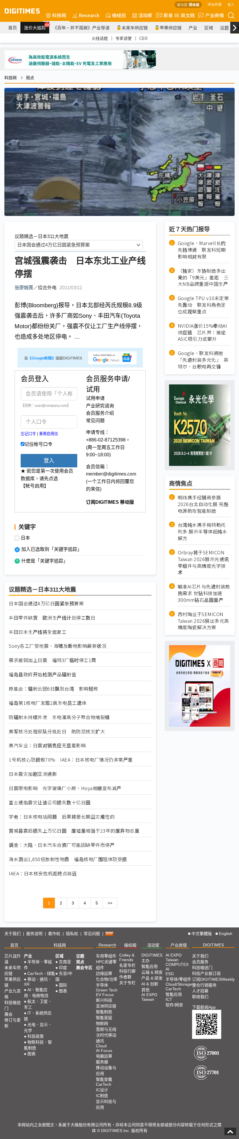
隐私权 (72, 933)
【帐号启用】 (35, 485)
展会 (8, 1014)
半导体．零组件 (38, 964)
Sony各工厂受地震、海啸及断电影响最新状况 (57, 646)
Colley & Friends (126, 957)
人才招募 (200, 991)
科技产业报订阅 (206, 973)
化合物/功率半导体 (106, 982)
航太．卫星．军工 (38, 1004)
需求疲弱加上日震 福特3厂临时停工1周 (52, 660)
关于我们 (12, 933)
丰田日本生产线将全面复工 (37, 632)
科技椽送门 (12, 1005)
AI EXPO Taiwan (149, 997)
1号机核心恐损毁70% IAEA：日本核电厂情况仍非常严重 (71, 759)
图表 (31, 1053)
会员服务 (200, 961)
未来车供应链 (135, 27)
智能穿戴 (104, 1079)
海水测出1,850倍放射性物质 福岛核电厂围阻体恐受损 (68, 859)
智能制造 (104, 1012)
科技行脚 (127, 971)
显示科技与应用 (106, 1104)
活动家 (145, 15)
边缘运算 (104, 973)
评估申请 (215, 4)
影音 (166, 15)
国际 (63, 985)
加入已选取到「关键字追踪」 (51, 549)
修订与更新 (12, 1023)
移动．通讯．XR (38, 982)
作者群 (125, 977)
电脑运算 (104, 1056)
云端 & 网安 (152, 972)
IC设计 (102, 1089)
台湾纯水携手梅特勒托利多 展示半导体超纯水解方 (202, 531)
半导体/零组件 (178, 979)
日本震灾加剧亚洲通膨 (33, 774)
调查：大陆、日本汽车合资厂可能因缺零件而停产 (62, 845)
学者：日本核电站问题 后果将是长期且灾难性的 (62, 816)
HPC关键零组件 (106, 964)
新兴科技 (104, 1000)
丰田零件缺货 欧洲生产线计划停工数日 (52, 617)
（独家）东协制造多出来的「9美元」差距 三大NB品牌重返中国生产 (203, 277)
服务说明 (34, 933)
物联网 (102, 1023)
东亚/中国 (63, 976)
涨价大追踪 (36, 27)
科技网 (59, 15)
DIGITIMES (213, 945)
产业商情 (214, 15)
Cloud (101, 1046)
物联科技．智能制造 (38, 1045)
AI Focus (104, 1050)
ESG (170, 973)
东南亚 (65, 961)
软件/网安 (174, 1005)
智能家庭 (104, 1017)
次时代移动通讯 (106, 1038)
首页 (12, 27)
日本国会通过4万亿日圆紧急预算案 (46, 603)
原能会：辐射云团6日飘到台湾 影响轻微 (53, 688)
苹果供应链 (171, 27)
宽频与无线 (106, 1029)
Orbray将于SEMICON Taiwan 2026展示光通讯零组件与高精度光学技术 (203, 562)
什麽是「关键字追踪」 (44, 560)
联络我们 (200, 996)
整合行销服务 (204, 985)
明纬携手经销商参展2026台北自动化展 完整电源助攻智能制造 (203, 504)
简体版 (194, 4)
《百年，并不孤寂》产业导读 (81, 27)
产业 (193, 27)
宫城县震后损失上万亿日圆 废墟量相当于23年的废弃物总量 (74, 830)
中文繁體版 (201, 933)
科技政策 (35, 1036)
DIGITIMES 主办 (151, 958)
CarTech (103, 1084)
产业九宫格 (12, 994)
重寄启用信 (48, 434)
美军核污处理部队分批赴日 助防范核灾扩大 (57, 731)
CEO (143, 38)
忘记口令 (28, 434)
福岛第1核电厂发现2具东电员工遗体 (48, 703)
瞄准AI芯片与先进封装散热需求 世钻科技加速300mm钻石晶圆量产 (204, 593)
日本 (25, 538)
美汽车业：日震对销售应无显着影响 (47, 745)
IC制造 (102, 1095)
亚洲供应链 (106, 1006)
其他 (145, 989)
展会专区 (84, 967)
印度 (63, 967)
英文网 (188, 15)
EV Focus (105, 994)
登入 (230, 4)
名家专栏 (127, 965)
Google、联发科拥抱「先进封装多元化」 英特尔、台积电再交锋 (203, 360)
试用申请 (95, 398)
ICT (169, 999)
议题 (224, 27)
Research (89, 15)
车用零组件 (106, 956)
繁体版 (182, 4)
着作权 (54, 933)
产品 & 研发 (152, 978)
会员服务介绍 (100, 413)
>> (110, 903)
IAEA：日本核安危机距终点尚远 (43, 873)
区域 (208, 27)
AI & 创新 (149, 984)
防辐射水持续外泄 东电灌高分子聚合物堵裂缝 (59, 717)
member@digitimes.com (111, 473)
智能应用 (149, 966)
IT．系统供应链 (38, 1016)
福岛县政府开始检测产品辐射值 (42, 674)
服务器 (102, 1062)
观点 (30, 77)
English (225, 933)
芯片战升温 (12, 959)
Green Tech (106, 990)
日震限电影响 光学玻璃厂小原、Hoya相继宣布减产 (65, 788)
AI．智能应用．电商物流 (36, 992)
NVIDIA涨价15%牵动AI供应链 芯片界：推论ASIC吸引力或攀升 (202, 332)
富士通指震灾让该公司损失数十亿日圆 (50, 802)
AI (167, 969)
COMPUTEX (177, 964)
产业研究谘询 (100, 405)
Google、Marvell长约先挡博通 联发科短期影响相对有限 (202, 250)
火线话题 (100, 38)
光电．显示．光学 (38, 1027)
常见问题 (95, 420)
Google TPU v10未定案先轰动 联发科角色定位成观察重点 (203, 305)
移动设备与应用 (106, 1070)
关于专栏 (127, 982)
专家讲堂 (123, 38)
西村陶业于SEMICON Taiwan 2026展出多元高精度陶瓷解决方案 (203, 621)
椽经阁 (119, 15)
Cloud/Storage (179, 984)
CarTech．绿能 (41, 973)
